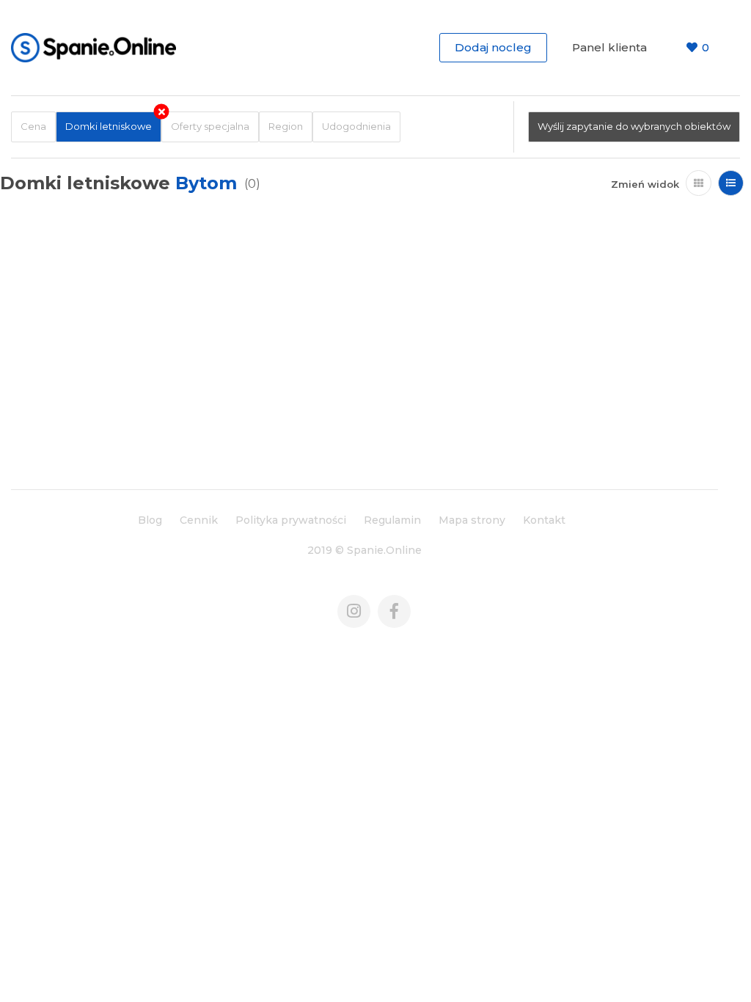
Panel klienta (609, 47)
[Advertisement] (364, 364)
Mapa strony (472, 520)
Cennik (199, 520)
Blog (150, 520)
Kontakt (544, 520)
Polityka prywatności (290, 520)
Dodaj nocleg (493, 47)
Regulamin (392, 520)
